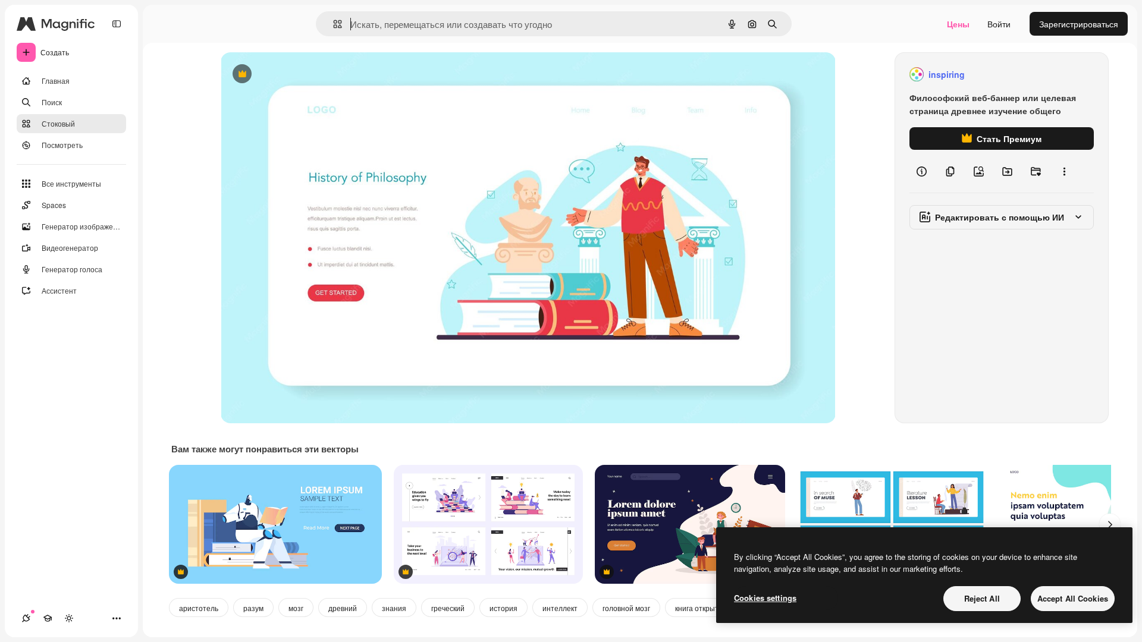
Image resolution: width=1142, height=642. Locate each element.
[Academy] (47, 618)
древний (342, 608)
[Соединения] (26, 618)
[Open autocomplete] (332, 24)
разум (253, 608)
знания (394, 608)
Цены (958, 24)
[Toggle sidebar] (116, 23)
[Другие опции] (1064, 171)
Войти (999, 24)
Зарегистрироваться (1078, 24)
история (503, 608)
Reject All (982, 598)
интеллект (560, 608)
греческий (448, 608)
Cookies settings (765, 597)
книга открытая (701, 608)
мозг (295, 608)
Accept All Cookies (1072, 598)
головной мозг (626, 608)
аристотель (198, 608)
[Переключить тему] (69, 618)
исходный (300, 74)
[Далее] (1110, 524)
